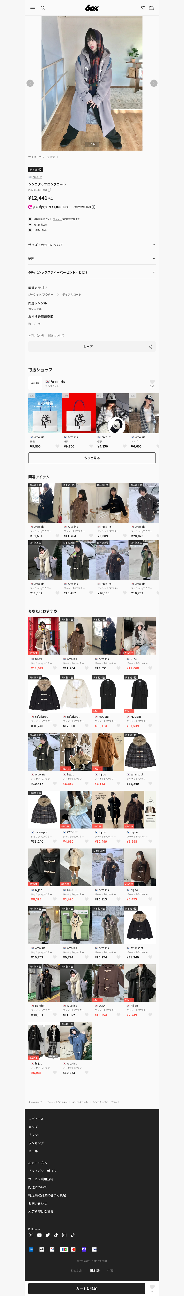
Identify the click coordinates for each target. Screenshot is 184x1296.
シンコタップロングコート (106, 1102)
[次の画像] (154, 83)
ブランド (34, 1135)
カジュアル (35, 309)
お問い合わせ (36, 335)
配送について (56, 335)
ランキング (36, 1143)
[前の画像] (30, 83)
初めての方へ (37, 1162)
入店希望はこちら (40, 1211)
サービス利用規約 (40, 1179)
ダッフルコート (71, 294)
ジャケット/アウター (40, 294)
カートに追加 (86, 1288)
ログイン (57, 219)
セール (33, 1151)
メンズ (33, 1127)
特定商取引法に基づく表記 (47, 1195)
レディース (36, 1118)
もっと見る (92, 458)
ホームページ (35, 1102)
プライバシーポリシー (44, 1171)
